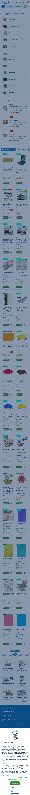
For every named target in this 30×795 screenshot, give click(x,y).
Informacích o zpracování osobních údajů (18, 778)
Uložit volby (15, 787)
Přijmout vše (15, 783)
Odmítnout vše (15, 792)
